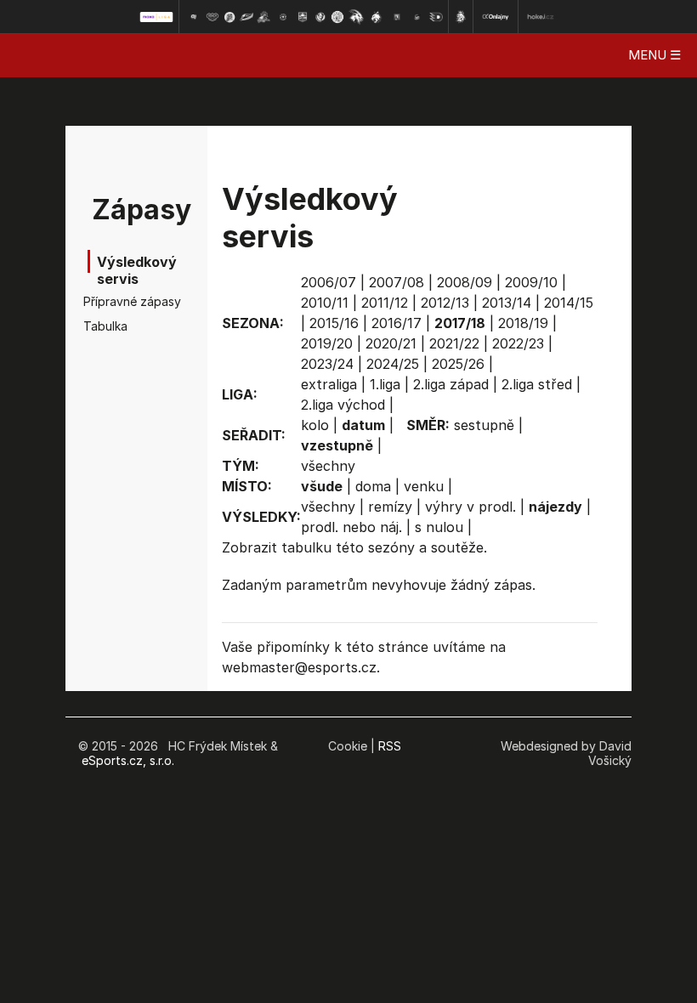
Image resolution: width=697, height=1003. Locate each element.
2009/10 (531, 282)
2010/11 (324, 302)
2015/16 (334, 323)
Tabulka (105, 326)
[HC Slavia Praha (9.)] (337, 17)
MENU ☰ (654, 55)
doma (373, 486)
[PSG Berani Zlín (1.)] (193, 17)
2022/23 (518, 343)
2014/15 (568, 302)
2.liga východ (343, 404)
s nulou (439, 527)
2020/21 (391, 343)
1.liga (385, 384)
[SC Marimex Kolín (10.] (356, 17)
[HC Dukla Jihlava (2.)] (212, 17)
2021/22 (454, 343)
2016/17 (396, 323)
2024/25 (392, 363)
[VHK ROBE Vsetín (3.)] (229, 17)
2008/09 (464, 282)
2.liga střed (537, 384)
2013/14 (506, 302)
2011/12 (384, 302)
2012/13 (445, 302)
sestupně (484, 425)
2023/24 (327, 363)
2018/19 (523, 323)
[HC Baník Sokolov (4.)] (246, 17)
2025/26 (458, 363)
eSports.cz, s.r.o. (128, 760)
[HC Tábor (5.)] (264, 17)
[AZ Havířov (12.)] (397, 17)
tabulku (306, 547)
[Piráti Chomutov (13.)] (417, 17)
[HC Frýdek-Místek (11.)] (376, 17)
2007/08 (396, 282)
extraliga (329, 384)
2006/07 (328, 282)
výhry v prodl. (470, 506)
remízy (390, 506)
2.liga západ (451, 384)
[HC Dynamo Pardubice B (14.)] (436, 17)
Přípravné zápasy (113, 301)
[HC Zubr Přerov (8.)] (320, 17)
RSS (389, 746)
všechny (328, 465)
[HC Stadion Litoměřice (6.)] (283, 17)
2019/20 (327, 343)
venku (424, 486)
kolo (315, 425)
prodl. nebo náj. (351, 527)
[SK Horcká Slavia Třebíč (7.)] (302, 17)
